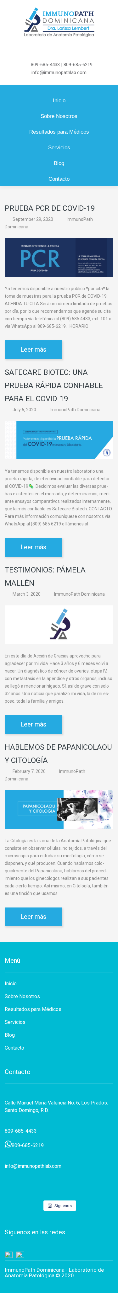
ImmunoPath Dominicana (75, 409)
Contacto (59, 179)
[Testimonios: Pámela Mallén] (59, 624)
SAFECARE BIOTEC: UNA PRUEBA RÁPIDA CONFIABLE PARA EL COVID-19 (54, 385)
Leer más (33, 349)
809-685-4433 (45, 64)
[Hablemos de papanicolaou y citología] (59, 808)
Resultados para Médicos (59, 132)
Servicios (59, 148)
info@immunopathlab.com (59, 72)
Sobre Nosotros (59, 116)
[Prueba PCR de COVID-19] (59, 256)
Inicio (59, 101)
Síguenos (63, 1205)
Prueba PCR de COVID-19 (50, 208)
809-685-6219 (78, 64)
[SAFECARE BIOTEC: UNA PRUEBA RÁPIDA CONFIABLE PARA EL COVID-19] (59, 439)
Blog (59, 163)
